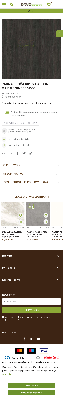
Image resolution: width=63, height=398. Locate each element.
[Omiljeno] (50, 5)
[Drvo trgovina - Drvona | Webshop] (31, 4)
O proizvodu (12, 165)
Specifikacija (13, 173)
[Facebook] (17, 155)
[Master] (19, 351)
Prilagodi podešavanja (31, 393)
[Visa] (43, 351)
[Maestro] (31, 351)
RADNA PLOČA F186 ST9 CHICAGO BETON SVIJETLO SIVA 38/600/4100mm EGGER (37, 234)
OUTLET (31, 11)
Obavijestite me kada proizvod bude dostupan (27, 103)
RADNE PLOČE (10, 93)
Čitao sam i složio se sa (28, 318)
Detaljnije (11, 242)
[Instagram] (31, 339)
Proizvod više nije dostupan (20, 123)
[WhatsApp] (30, 155)
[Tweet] (24, 155)
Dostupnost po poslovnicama (25, 182)
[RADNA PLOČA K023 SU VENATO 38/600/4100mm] (12, 214)
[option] (31, 11)
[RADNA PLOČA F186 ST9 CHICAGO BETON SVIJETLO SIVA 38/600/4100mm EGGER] (38, 214)
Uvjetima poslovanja (40, 317)
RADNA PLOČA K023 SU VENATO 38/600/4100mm (12, 234)
